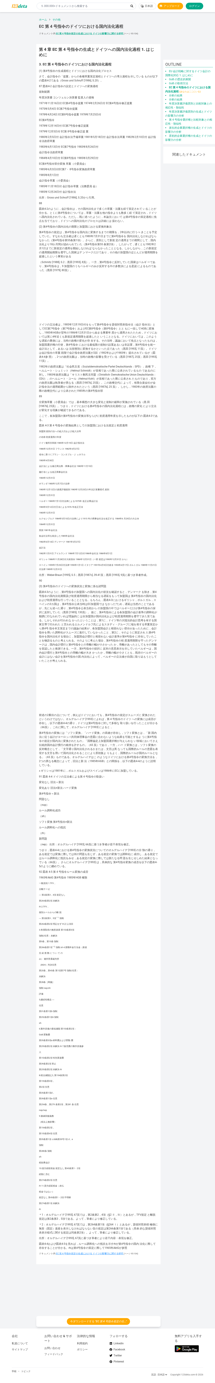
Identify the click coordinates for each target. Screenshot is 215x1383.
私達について (20, 1343)
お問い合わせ (52, 1348)
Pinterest (119, 1361)
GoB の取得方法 (178, 83)
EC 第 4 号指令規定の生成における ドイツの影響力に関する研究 (90, 33)
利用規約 (82, 1343)
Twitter (118, 1355)
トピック (26, 1371)
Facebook (119, 1349)
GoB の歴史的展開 (180, 79)
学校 (14, 1371)
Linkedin (119, 1343)
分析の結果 (175, 95)
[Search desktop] (132, 6)
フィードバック (53, 1354)
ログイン (194, 6)
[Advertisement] (16, 65)
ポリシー (82, 1349)
